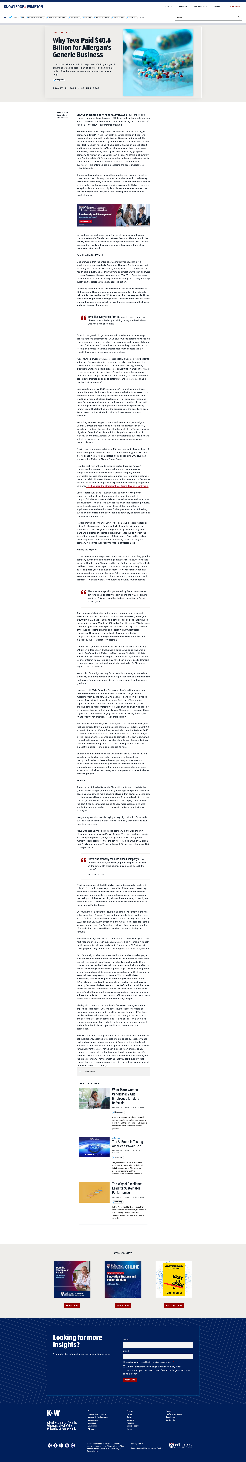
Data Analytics (119, 17)
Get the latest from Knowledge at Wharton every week (153, 1367)
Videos (129, 1429)
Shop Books (171, 1417)
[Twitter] (50, 1445)
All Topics (92, 1429)
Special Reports (200, 7)
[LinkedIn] (61, 1445)
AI (23, 17)
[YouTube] (67, 1445)
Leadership (118, 1202)
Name (126, 1340)
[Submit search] (239, 17)
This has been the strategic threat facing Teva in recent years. (117, 486)
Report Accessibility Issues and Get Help (147, 1448)
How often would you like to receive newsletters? (148, 1362)
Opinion (217, 7)
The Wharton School (174, 1414)
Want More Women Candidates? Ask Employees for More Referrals (125, 1096)
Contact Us (170, 1420)
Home (55, 32)
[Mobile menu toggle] (5, 17)
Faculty (129, 1414)
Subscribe (235, 7)
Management (75, 17)
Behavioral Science (102, 17)
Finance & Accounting (36, 17)
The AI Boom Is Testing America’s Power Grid (127, 1144)
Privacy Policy (137, 1444)
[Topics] (11, 18)
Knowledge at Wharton (102, 1444)
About (168, 1411)
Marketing (87, 17)
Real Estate (132, 17)
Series (129, 1417)
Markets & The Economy (57, 17)
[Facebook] (55, 1445)
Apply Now (72, 1305)
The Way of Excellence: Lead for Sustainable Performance (127, 1188)
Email (126, 1351)
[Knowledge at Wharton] (23, 6)
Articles (168, 7)
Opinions (130, 1420)
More (142, 17)
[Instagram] (73, 1445)
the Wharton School (97, 1449)
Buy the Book (174, 1305)
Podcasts (183, 7)
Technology (118, 1157)
